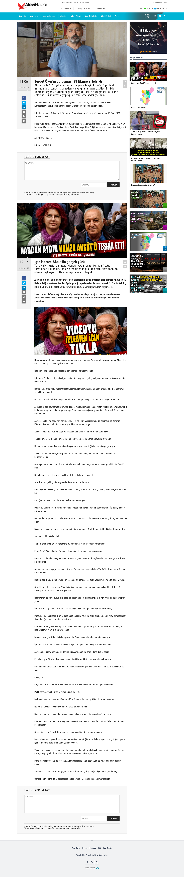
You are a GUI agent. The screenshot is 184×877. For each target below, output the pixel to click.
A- (125, 86)
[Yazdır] (24, 116)
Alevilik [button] (63, 16)
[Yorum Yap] (24, 121)
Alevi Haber (34, 16)
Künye (84, 848)
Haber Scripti (90, 868)
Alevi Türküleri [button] (90, 16)
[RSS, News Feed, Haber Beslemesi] (92, 862)
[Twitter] (24, 103)
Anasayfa (22, 16)
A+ (125, 82)
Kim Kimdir (107, 848)
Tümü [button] (117, 16)
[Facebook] (24, 98)
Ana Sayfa (76, 848)
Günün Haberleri (66, 2)
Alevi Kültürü (76, 16)
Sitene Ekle (85, 2)
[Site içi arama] (164, 16)
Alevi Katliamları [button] (49, 16)
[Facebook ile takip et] (87, 862)
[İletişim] (159, 16)
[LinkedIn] (24, 107)
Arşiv (76, 2)
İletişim (92, 848)
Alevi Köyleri (106, 16)
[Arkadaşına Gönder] (24, 112)
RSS (99, 848)
